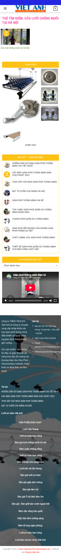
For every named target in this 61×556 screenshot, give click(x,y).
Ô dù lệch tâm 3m (35, 496)
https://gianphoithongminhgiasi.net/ (35, 549)
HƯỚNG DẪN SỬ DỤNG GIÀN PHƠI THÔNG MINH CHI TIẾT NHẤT (32, 164)
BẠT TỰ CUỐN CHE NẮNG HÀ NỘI (28, 191)
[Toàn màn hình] (55, 300)
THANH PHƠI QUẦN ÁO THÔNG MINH (30, 219)
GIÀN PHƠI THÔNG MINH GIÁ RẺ (28, 200)
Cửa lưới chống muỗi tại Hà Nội (15, 48)
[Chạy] (5, 300)
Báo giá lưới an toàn (30, 475)
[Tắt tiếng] (50, 300)
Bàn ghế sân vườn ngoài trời (35, 503)
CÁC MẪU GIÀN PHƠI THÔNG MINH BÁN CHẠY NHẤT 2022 (31, 173)
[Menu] (5, 8)
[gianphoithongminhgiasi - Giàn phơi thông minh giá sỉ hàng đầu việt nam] (30, 8)
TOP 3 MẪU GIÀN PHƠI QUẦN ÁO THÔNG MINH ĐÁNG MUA (32, 210)
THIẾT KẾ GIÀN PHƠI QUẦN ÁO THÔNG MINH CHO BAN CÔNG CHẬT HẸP (34, 247)
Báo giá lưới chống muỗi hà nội (30, 442)
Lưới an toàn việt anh (12, 413)
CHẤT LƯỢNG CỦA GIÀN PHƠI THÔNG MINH (33, 237)
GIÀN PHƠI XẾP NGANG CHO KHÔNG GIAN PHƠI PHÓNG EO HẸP (32, 229)
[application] (30, 287)
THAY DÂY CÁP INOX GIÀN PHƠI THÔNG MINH (34, 182)
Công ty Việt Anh (32, 552)
